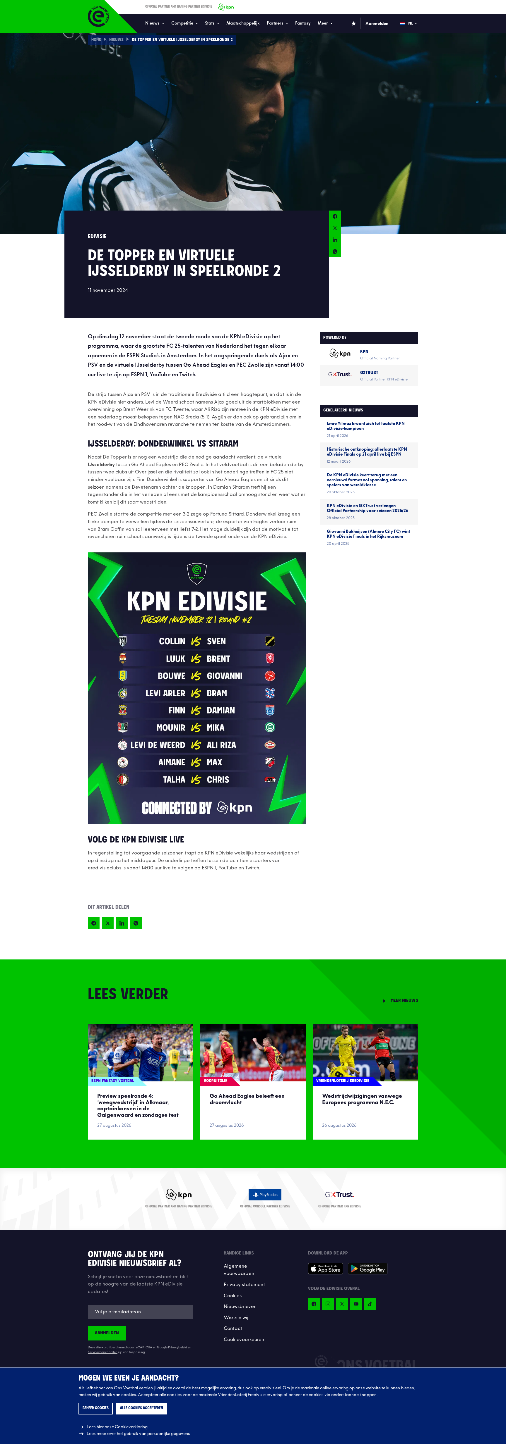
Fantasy (303, 23)
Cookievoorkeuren (244, 1339)
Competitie (182, 23)
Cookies (233, 1296)
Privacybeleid (177, 1347)
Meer (323, 23)
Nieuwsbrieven (240, 1306)
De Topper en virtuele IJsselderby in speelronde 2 (182, 40)
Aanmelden (107, 1333)
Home (96, 40)
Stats (210, 23)
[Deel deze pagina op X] (335, 228)
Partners (275, 23)
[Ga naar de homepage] (98, 16)
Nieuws (152, 23)
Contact (233, 1328)
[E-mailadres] (140, 1312)
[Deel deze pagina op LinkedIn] (335, 240)
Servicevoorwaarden (102, 1352)
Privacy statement (244, 1284)
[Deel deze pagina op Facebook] (335, 216)
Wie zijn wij (236, 1317)
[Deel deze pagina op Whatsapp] (335, 251)
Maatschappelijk (243, 23)
